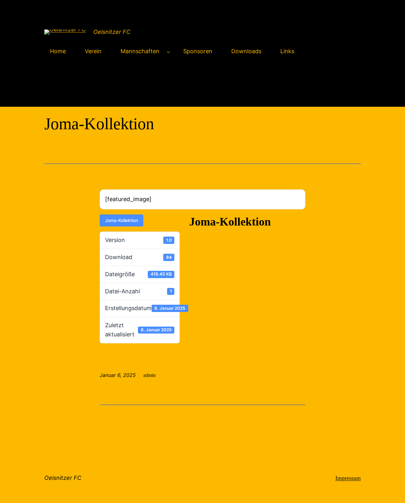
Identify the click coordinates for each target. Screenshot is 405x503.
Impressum (348, 478)
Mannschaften (140, 51)
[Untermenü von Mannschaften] (168, 51)
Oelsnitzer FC (111, 32)
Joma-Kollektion (121, 220)
